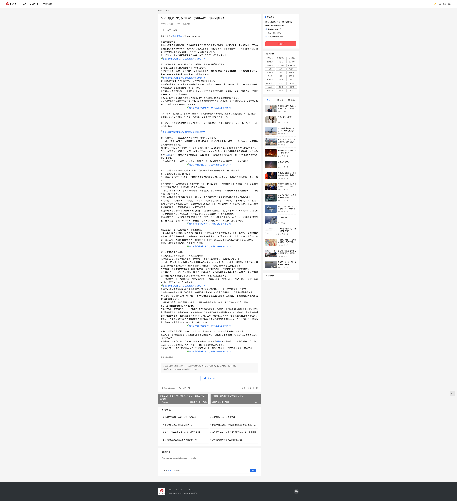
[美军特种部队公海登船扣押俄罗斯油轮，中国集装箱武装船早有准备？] (271, 253)
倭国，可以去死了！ (285, 117)
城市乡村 (186, 24)
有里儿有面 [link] (172, 30)
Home (160, 11)
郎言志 (281, 62)
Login (169, 470)
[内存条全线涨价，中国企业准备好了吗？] (271, 197)
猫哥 (280, 83)
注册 (450, 4)
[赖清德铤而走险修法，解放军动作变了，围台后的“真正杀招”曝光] (271, 108)
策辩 (280, 76)
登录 (444, 4)
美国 (168, 154)
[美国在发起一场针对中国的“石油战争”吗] (271, 264)
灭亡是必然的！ (284, 217)
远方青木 (292, 62)
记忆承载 (281, 65)
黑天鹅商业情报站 (281, 58)
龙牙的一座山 (270, 58)
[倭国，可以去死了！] (271, 120)
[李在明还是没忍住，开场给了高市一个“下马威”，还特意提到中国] (271, 186)
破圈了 (292, 80)
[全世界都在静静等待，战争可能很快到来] (271, 153)
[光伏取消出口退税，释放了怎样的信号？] (271, 231)
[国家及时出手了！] (271, 164)
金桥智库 (270, 62)
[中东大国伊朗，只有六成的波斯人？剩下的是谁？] (271, 242)
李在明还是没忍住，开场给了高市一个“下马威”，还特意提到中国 (287, 186)
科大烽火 (270, 80)
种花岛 (281, 80)
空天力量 (292, 76)
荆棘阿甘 (292, 72)
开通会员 (281, 44)
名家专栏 (35, 4)
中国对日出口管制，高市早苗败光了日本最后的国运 (287, 175)
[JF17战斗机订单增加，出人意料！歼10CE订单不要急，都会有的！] (271, 209)
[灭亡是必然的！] (271, 220)
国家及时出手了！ (284, 162)
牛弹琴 (281, 87)
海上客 (292, 90)
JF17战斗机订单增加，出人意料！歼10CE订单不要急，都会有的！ (287, 208)
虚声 (280, 69)
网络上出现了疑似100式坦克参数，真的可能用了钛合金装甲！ (287, 141)
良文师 (270, 76)
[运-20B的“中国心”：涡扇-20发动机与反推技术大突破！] (271, 131)
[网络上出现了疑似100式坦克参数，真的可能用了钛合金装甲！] (271, 142)
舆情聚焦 (48, 4)
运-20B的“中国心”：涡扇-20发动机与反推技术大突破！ (287, 130)
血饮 (270, 69)
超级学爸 (270, 65)
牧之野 (270, 87)
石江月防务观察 (270, 83)
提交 (253, 470)
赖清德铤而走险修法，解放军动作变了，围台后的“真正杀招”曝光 (287, 108)
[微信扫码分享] (180, 388)
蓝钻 (280, 72)
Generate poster (169, 388)
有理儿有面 (177, 36)
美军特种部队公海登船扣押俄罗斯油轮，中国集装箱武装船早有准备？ (287, 253)
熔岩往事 (270, 90)
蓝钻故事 (270, 72)
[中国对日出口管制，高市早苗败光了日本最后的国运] (271, 175)
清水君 (281, 90)
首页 (24, 4)
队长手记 (292, 58)
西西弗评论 (291, 65)
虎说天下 (292, 69)
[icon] (296, 491)
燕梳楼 (292, 87)
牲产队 (292, 83)
